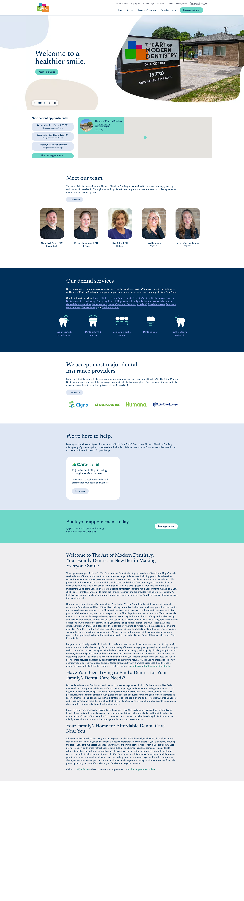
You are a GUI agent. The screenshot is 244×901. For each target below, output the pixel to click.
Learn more (75, 199)
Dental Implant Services (162, 298)
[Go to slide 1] (40, 103)
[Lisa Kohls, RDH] (120, 224)
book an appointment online (158, 666)
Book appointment (166, 526)
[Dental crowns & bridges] (93, 321)
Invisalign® (142, 304)
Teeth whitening (89, 307)
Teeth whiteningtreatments (179, 333)
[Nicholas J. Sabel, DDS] (52, 224)
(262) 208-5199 (100, 130)
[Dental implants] (151, 321)
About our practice (47, 71)
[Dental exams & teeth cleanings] (64, 321)
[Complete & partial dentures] (122, 321)
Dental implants (151, 331)
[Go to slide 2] (44, 103)
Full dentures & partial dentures (156, 301)
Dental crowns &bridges (93, 333)
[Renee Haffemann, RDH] (86, 224)
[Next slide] (50, 103)
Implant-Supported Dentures (122, 304)
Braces (96, 298)
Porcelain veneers (156, 304)
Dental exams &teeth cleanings (64, 333)
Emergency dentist (105, 301)
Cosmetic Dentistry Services (137, 298)
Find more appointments (52, 155)
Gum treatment (99, 304)
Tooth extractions (110, 307)
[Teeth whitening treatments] (180, 321)
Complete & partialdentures (122, 333)
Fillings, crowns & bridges (127, 301)
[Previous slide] (35, 103)
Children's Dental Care (111, 298)
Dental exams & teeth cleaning (80, 301)
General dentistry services (78, 304)
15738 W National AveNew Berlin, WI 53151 (108, 125)
